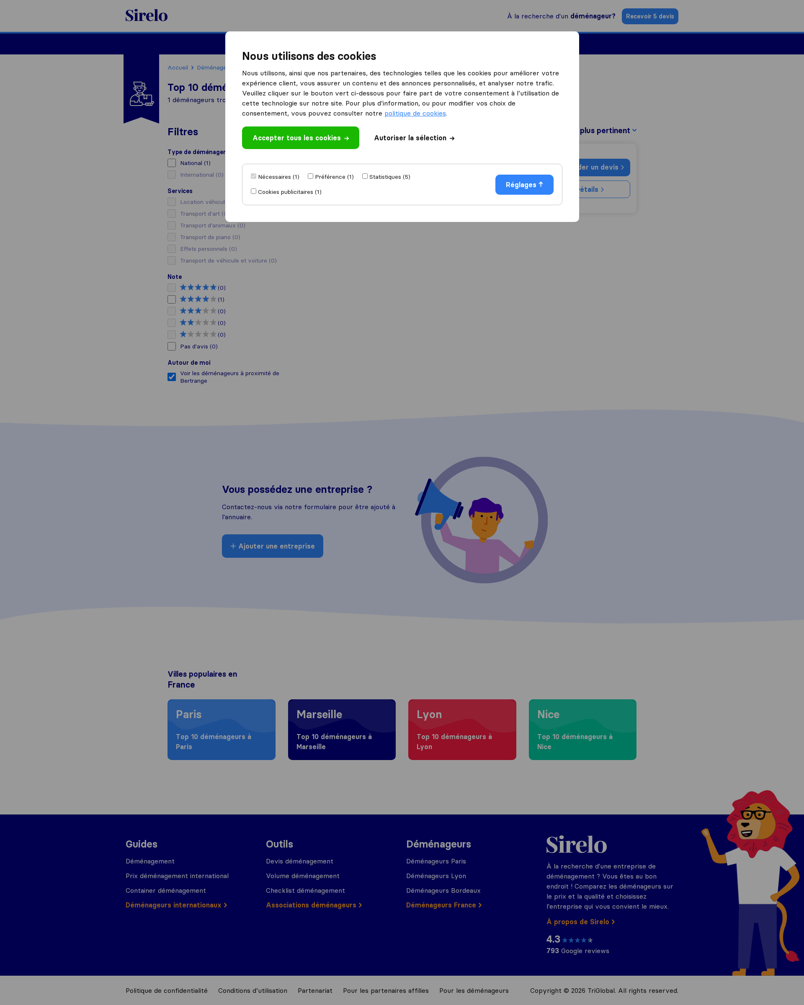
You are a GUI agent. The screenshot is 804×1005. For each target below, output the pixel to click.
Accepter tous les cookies (297, 138)
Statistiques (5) (389, 176)
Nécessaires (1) (278, 176)
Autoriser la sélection (410, 138)
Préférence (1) (334, 176)
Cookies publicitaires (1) (290, 192)
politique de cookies (415, 113)
